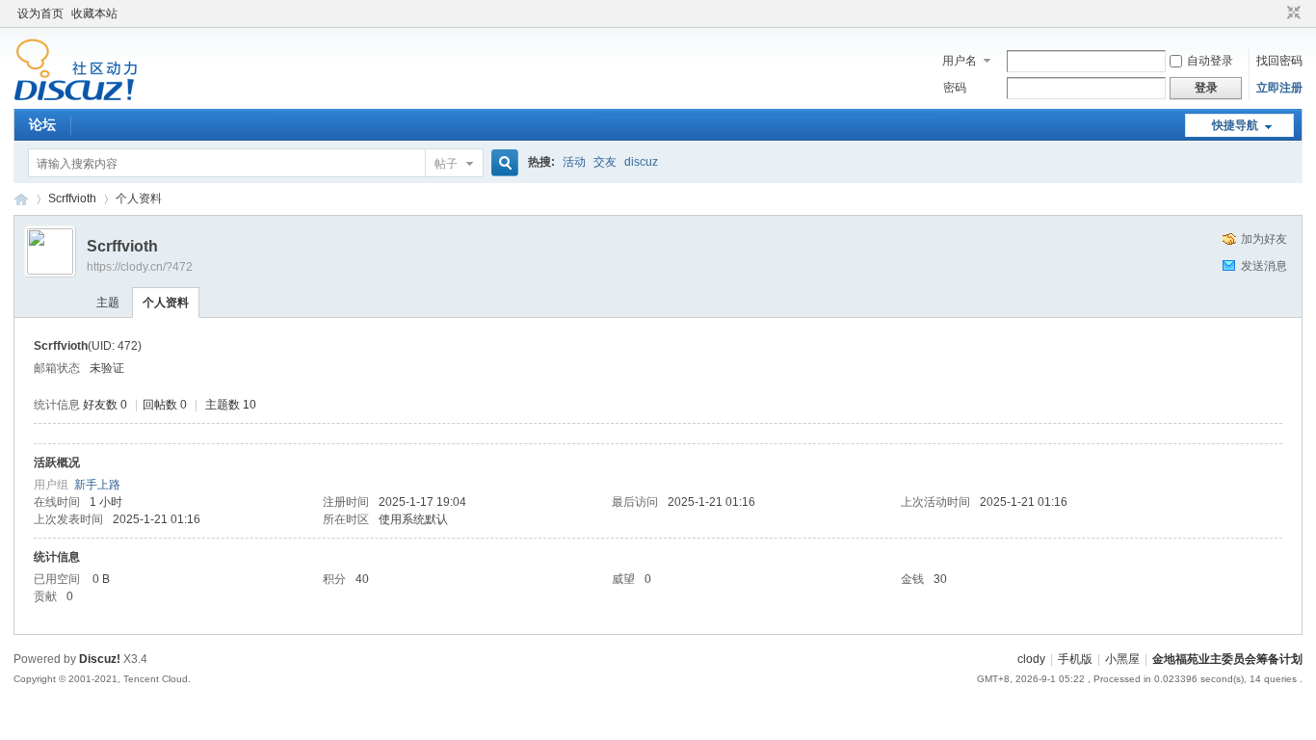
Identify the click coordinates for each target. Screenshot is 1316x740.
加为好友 (1264, 239)
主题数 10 (230, 404)
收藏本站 (94, 13)
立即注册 (1279, 87)
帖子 (446, 164)
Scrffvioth (72, 198)
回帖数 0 (165, 404)
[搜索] (502, 163)
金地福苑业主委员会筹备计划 (21, 199)
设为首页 (40, 13)
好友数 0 (105, 404)
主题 (107, 302)
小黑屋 (1122, 659)
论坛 (42, 124)
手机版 (1075, 659)
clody (1031, 659)
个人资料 (166, 302)
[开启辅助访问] (1275, 13)
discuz (641, 162)
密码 (954, 87)
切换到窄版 (1291, 13)
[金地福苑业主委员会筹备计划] (75, 97)
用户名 (959, 60)
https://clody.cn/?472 (140, 267)
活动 (574, 162)
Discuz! (99, 659)
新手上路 (97, 484)
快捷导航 (1235, 125)
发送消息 (1264, 266)
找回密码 (1279, 60)
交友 (605, 162)
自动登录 (1210, 60)
